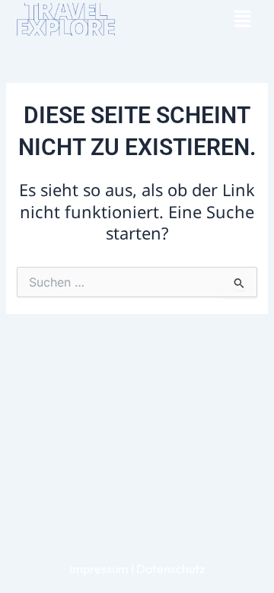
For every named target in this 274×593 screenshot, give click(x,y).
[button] (242, 19)
